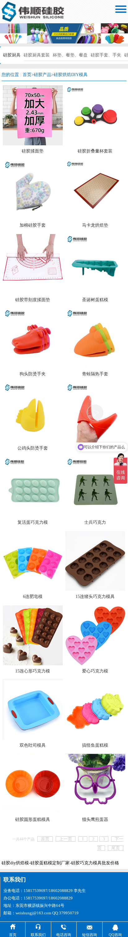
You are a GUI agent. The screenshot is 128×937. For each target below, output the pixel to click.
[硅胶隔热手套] (95, 412)
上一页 (65, 839)
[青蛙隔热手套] (95, 338)
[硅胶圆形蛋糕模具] (33, 783)
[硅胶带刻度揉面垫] (33, 263)
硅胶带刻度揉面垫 (32, 299)
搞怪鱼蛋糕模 (95, 745)
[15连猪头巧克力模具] (95, 560)
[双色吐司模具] (33, 709)
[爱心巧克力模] (95, 634)
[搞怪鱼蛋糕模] (95, 709)
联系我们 (14, 879)
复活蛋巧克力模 (32, 522)
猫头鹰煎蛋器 (95, 819)
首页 (27, 74)
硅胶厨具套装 (37, 55)
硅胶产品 (42, 74)
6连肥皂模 (33, 596)
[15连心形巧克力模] (33, 634)
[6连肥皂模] (33, 560)
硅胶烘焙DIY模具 (71, 74)
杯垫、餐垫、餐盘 (70, 55)
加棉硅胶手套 (33, 225)
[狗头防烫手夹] (33, 338)
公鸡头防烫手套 (32, 448)
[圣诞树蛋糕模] (95, 263)
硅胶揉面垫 (32, 151)
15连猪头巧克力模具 (95, 596)
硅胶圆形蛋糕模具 (32, 819)
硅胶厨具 (12, 55)
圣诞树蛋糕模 (95, 299)
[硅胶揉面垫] (33, 115)
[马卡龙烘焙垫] (95, 189)
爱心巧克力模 (95, 671)
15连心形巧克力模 (32, 671)
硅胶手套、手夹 (106, 55)
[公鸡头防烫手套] (33, 412)
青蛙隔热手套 (95, 374)
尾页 (115, 848)
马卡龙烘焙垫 (95, 225)
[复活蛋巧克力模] (33, 486)
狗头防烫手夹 (33, 374)
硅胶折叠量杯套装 (95, 151)
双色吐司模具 (33, 745)
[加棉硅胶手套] (33, 189)
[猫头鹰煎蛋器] (95, 783)
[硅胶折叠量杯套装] (95, 115)
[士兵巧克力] (95, 486)
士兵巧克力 (95, 522)
